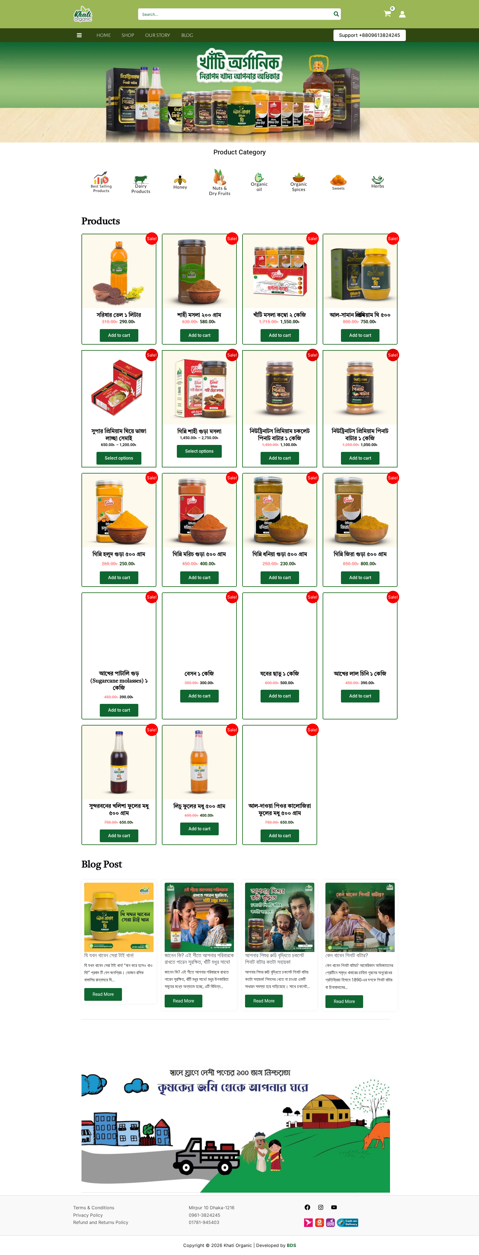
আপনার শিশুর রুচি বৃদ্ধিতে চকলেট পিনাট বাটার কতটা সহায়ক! (274, 958)
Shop (128, 35)
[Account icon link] (402, 14)
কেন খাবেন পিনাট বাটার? (346, 955)
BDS (291, 1245)
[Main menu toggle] (79, 35)
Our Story (157, 35)
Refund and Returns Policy (100, 1222)
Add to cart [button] (119, 335)
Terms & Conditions (93, 1207)
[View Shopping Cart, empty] (387, 14)
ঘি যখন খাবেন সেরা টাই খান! (109, 955)
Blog (187, 35)
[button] (369, 35)
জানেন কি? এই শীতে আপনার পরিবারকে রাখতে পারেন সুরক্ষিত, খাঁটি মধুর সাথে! (199, 958)
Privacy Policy (88, 1215)
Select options (119, 458)
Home (103, 35)
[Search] (337, 14)
